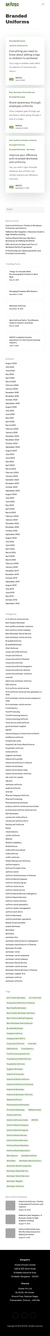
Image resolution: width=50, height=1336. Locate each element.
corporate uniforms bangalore (19, 666)
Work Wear (10, 930)
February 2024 (12, 473)
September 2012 (13, 604)
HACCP (9, 730)
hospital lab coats (13, 741)
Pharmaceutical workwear (17, 803)
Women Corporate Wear (16, 923)
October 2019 (11, 578)
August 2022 (11, 538)
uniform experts (13, 865)
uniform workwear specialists (18, 919)
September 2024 (13, 447)
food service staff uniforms (17, 723)
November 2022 (12, 527)
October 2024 (12, 443)
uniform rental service (15, 890)
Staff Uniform (11, 846)
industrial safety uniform (18, 1079)
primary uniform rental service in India (22, 806)
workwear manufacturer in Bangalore (22, 941)
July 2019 (10, 589)
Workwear (31, 150)
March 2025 (11, 425)
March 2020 (11, 560)
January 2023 (12, 520)
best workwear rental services (19, 637)
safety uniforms (13, 835)
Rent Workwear (12, 814)
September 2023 (13, 491)
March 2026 (11, 382)
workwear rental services (16, 966)
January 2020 (12, 567)
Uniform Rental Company (16, 879)
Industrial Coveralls (14, 759)
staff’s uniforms (12, 857)
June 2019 (10, 593)
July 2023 (10, 498)
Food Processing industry (17, 715)
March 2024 (11, 469)
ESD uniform (11, 685)
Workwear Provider (14, 948)
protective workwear (16, 1110)
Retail (8, 828)
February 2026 (12, 385)
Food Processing (13, 712)
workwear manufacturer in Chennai (21, 945)
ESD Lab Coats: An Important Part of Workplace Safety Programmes (21, 245)
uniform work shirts (14, 912)
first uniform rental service (17, 688)
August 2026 (11, 363)
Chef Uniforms (12, 648)
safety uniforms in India (17, 1120)
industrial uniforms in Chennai (19, 763)
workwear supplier (15, 1181)
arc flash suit (35, 998)
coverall (9, 677)
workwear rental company (17, 959)
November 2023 (12, 483)
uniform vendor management (18, 908)
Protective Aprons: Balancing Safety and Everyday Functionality (23, 252)
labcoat (9, 781)
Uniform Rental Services (16, 897)
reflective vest (34, 1110)
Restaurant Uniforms (15, 825)
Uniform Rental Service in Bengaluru (21, 894)
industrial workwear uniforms (18, 774)
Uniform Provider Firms (16, 868)
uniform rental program (16, 883)
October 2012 (11, 600)
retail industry (12, 832)
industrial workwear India (17, 770)
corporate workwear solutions (19, 674)
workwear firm (12, 937)
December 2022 (12, 523)
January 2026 (12, 389)
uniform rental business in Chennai (21, 875)
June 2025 (10, 414)
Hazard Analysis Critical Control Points (22, 734)
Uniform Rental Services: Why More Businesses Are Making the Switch (20, 239)
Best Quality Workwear (15, 623)
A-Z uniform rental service (17, 619)
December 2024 (12, 436)
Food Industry (12, 708)
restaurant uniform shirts (17, 821)
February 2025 (12, 429)
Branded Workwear (17, 41)
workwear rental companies (17, 956)
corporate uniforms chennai (18, 670)
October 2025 (11, 400)
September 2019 (13, 582)
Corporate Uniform (14, 656)
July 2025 (10, 411)
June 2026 (10, 371)
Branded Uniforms (17, 145)
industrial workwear (14, 766)
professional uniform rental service (21, 810)
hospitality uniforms (14, 748)
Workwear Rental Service (16, 963)
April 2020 (10, 556)
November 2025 (12, 396)
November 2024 (12, 440)
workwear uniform (13, 977)
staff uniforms (12, 854)
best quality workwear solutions (23, 140)
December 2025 (12, 393)
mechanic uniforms (14, 785)
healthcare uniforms (14, 737)
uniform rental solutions (16, 901)
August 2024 (11, 451)
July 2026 (10, 367)
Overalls (9, 792)
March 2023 (11, 513)
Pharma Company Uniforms (17, 795)
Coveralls (32, 1044)
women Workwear (13, 926)
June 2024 (10, 458)
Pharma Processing (14, 799)
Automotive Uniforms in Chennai (21, 1003)
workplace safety (29, 1156)
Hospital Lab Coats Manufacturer (20, 745)
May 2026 (10, 374)
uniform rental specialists (17, 905)
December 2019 (12, 571)
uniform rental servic (18, 46)
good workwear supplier (16, 726)
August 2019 (11, 585)
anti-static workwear (16, 998)
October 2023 (11, 487)
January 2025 (12, 433)
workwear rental (13, 952)
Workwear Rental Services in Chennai (21, 970)
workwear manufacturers (30, 1161)
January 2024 (12, 476)
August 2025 (11, 407)
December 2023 (12, 480)
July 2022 (10, 542)
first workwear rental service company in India (23, 699)
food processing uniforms (17, 719)
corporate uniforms (14, 663)
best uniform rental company (18, 630)
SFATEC (18, 78)
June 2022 (10, 545)
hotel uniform (11, 752)
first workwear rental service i (18, 705)
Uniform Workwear (14, 916)
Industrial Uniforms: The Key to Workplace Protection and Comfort (24, 227)
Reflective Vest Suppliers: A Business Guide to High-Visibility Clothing (25, 233)
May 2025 (10, 418)
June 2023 (10, 502)
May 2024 (10, 462)
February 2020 (12, 564)
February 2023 (12, 516)
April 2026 (10, 378)
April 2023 (10, 509)
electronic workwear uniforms (19, 681)
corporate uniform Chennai (17, 659)
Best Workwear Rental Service (22, 92)
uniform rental (12, 872)
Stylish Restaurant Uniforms (18, 861)
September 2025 (13, 403)
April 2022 (10, 549)
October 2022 (11, 531)
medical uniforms (13, 788)
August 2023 (11, 494)
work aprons (12, 1156)
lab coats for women (14, 777)
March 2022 (11, 553)
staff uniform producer (15, 850)
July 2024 (10, 454)
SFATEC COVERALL (14, 843)
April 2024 (10, 465)
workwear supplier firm (15, 974)
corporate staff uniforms (16, 652)
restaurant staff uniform (16, 817)
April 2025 (10, 422)
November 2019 (12, 574)
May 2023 (10, 505)
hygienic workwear (14, 755)
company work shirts (16, 1039)
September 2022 (13, 534)
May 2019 (10, 596)
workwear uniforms (14, 981)
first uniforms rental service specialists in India (24, 693)
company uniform (14, 1033)
